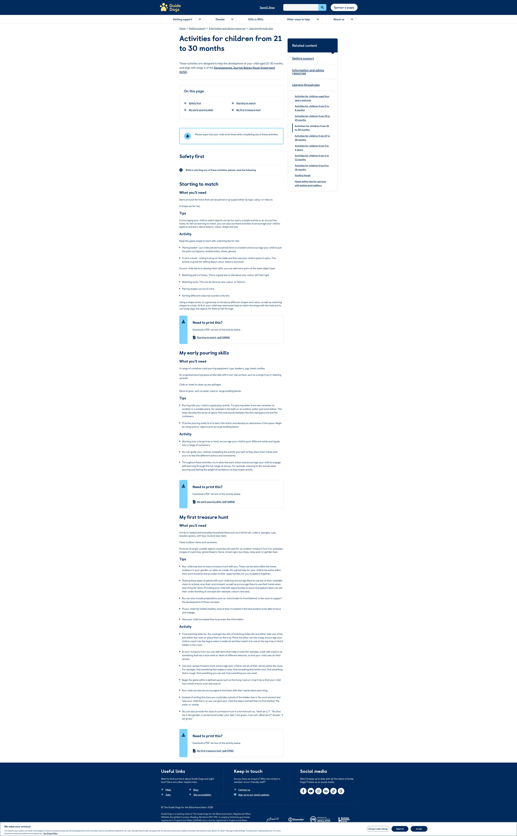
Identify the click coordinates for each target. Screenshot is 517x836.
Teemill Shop (267, 7)
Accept (419, 829)
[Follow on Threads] (341, 791)
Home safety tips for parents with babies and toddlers (310, 183)
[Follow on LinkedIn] (326, 791)
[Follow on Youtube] (311, 791)
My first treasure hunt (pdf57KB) (215, 750)
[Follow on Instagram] (318, 791)
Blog (195, 789)
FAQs (168, 789)
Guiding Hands (302, 175)
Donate (220, 19)
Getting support (182, 19)
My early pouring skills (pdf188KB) (216, 501)
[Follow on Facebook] (303, 791)
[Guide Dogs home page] (170, 7)
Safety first (195, 103)
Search (322, 7)
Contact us (244, 789)
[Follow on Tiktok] (333, 791)
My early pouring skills (201, 110)
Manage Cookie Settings (378, 829)
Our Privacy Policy (50, 833)
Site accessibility (202, 794)
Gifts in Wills (255, 19)
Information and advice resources (308, 71)
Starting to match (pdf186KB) (213, 337)
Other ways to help (298, 19)
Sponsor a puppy (344, 7)
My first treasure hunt (248, 110)
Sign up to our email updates (253, 794)
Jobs (168, 794)
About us (338, 19)
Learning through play (306, 85)
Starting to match (246, 103)
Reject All (400, 829)
